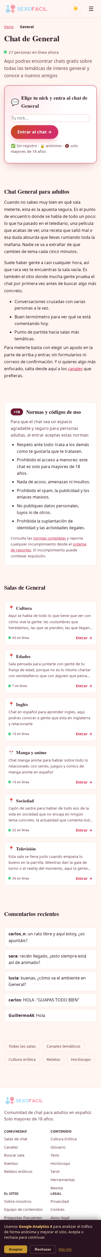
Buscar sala (14, 1155)
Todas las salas (22, 1046)
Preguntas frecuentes (23, 1217)
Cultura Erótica (64, 1138)
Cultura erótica (22, 1059)
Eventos (11, 1163)
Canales (11, 1147)
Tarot (55, 1171)
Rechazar (43, 1249)
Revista (57, 1187)
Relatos (53, 1059)
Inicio (8, 26)
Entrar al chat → (34, 132)
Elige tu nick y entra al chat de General (49, 101)
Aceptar (16, 1249)
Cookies (57, 1209)
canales (75, 368)
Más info (65, 1249)
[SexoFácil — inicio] (30, 9)
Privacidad (60, 1201)
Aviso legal (60, 1217)
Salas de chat (15, 1138)
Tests (55, 1155)
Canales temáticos (63, 1046)
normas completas (49, 538)
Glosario (58, 1147)
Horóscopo (81, 1059)
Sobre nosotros (17, 1201)
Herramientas (63, 1179)
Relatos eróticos (18, 1171)
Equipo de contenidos (23, 1209)
